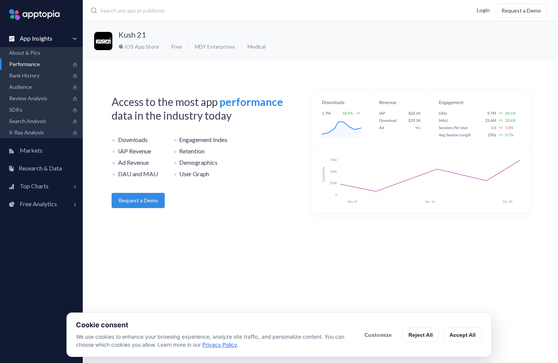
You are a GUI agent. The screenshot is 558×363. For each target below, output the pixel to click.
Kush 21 (132, 34)
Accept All (462, 335)
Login (483, 9)
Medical (256, 46)
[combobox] (235, 10)
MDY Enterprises (215, 46)
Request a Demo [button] (138, 200)
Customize (378, 335)
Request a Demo (521, 10)
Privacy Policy (219, 344)
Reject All (420, 335)
